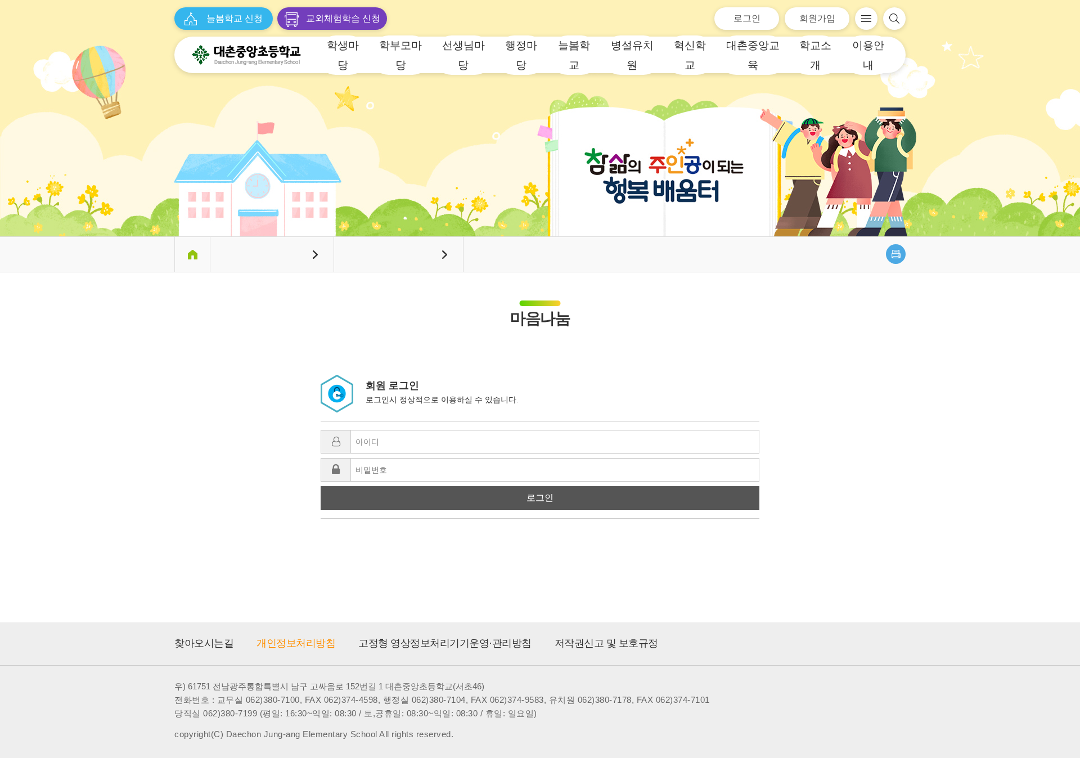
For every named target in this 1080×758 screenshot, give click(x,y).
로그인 (747, 18)
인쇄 (896, 254)
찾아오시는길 (203, 643)
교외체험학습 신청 (343, 18)
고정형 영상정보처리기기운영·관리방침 (445, 643)
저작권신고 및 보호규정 (606, 643)
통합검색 (894, 18)
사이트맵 (866, 18)
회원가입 (817, 18)
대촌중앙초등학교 (246, 55)
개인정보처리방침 (295, 643)
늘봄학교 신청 (234, 18)
